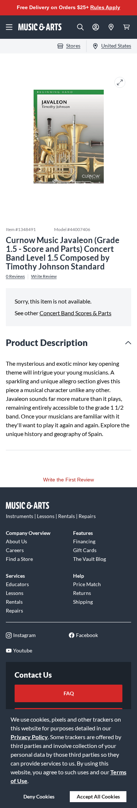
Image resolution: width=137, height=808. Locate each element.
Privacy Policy (29, 736)
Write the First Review (68, 480)
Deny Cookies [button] (38, 796)
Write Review (44, 276)
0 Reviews (15, 276)
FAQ (69, 693)
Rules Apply (105, 7)
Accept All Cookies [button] (98, 796)
